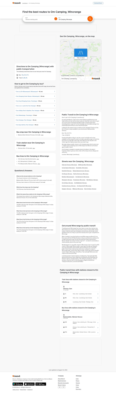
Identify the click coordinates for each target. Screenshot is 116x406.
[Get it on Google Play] (18, 384)
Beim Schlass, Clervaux (90, 188)
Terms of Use (16, 389)
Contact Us (29, 389)
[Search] (90, 18)
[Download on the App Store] (29, 384)
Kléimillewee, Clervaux (92, 179)
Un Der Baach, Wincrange (68, 167)
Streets (78, 383)
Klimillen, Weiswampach (68, 176)
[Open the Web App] (40, 384)
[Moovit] (17, 3)
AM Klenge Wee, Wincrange (85, 164)
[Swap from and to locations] (55, 18)
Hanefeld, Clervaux (66, 170)
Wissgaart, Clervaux (67, 179)
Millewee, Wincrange (78, 188)
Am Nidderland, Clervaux (80, 182)
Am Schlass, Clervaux (67, 182)
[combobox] (39, 19)
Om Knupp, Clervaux (67, 173)
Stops (77, 385)
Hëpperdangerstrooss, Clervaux (81, 170)
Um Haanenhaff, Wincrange (84, 185)
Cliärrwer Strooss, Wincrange (69, 164)
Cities (77, 387)
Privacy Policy (23, 389)
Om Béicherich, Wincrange (82, 176)
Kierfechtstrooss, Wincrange (80, 173)
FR (63, 387)
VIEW (42, 135)
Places (77, 380)
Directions (78, 389)
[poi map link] (81, 60)
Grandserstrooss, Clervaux (69, 185)
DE (59, 387)
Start (26, 17)
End (59, 17)
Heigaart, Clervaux (66, 188)
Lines (77, 378)
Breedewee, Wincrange (79, 179)
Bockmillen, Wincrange (82, 167)
